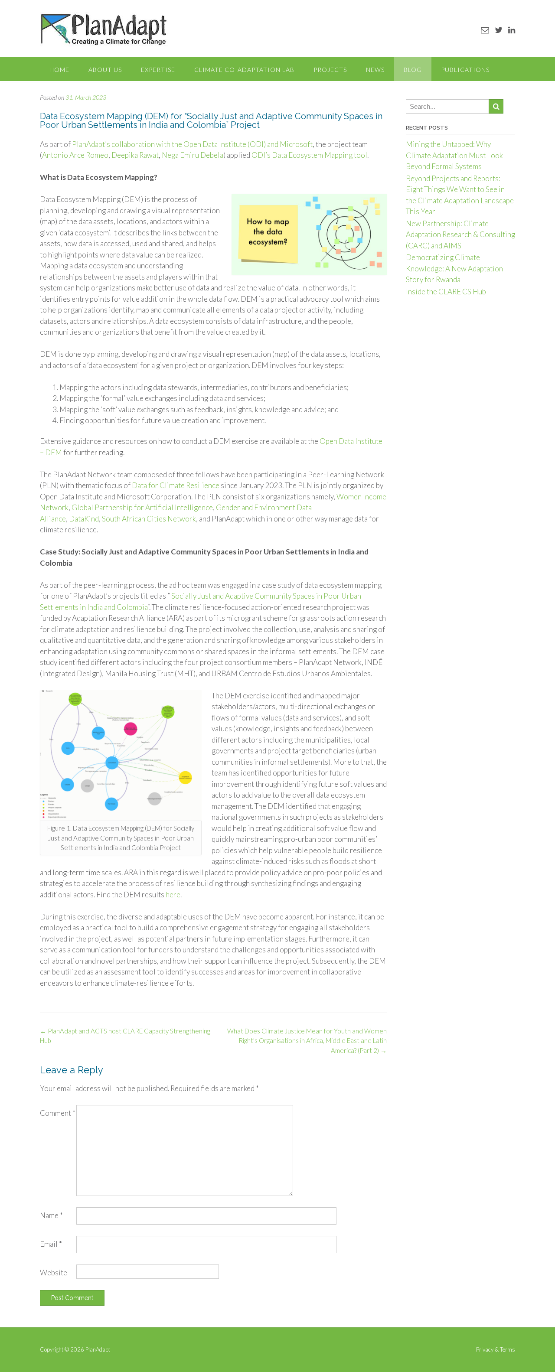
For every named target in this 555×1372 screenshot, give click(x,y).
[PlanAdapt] (104, 29)
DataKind (84, 518)
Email (51, 1243)
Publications (465, 69)
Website (53, 1272)
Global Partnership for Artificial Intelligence (142, 507)
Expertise (158, 69)
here (173, 894)
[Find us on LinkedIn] (511, 30)
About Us (105, 69)
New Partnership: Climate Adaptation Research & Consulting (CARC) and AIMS (460, 234)
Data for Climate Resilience (175, 485)
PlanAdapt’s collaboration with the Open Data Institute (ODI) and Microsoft (192, 144)
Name (51, 1215)
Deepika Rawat (135, 155)
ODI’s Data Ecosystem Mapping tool (309, 155)
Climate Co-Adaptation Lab (244, 69)
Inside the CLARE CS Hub (446, 291)
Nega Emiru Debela (192, 155)
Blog (413, 69)
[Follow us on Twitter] (499, 30)
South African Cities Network (149, 518)
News (375, 69)
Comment (57, 1113)
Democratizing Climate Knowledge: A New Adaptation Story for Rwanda (454, 268)
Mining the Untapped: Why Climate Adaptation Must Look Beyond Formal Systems (454, 155)
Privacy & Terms (495, 1349)
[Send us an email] (485, 30)
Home (59, 69)
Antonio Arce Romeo (75, 155)
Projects (330, 69)
